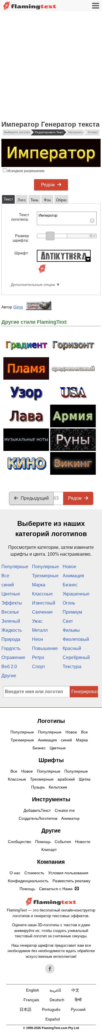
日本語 (25, 1009)
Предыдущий (35, 498)
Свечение (42, 612)
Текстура (72, 666)
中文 (75, 990)
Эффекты (11, 603)
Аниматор (70, 818)
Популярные (14, 566)
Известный (43, 603)
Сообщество (19, 841)
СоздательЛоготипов (38, 818)
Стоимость (34, 873)
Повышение (45, 648)
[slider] (50, 236)
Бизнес (70, 584)
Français (31, 1000)
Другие (8, 675)
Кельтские (58, 787)
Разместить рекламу (71, 881)
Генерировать (84, 691)
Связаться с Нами (56, 888)
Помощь (43, 841)
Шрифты (51, 760)
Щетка (84, 779)
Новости (82, 841)
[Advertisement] (51, 65)
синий (7, 584)
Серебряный (76, 657)
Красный (72, 648)
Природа (10, 639)
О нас (15, 873)
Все (5, 575)
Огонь (69, 603)
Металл (40, 630)
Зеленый (10, 621)
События (63, 841)
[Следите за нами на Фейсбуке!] (50, 969)
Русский (78, 1009)
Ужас (37, 621)
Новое (69, 566)
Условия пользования (68, 873)
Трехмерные (45, 575)
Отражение (13, 657)
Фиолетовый (76, 639)
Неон (37, 639)
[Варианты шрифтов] (42, 273)
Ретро (38, 657)
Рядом (48, 184)
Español (52, 1019)
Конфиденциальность (28, 881)
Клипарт (49, 849)
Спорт (38, 666)
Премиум (72, 612)
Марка (38, 584)
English (32, 990)
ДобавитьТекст (37, 810)
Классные (42, 593)
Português (51, 1009)
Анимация (73, 575)
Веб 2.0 (9, 666)
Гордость (10, 648)
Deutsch (57, 1000)
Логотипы (51, 721)
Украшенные (76, 593)
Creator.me (65, 810)
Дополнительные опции (33, 285)
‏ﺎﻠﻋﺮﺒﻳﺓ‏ (55, 990)
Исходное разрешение (25, 171)
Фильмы (71, 630)
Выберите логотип (17, 132)
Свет (68, 621)
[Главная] (30, 6)
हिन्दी (78, 1000)
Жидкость (11, 630)
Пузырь (38, 787)
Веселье (10, 612)
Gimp (18, 307)
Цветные (10, 593)
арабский (66, 779)
